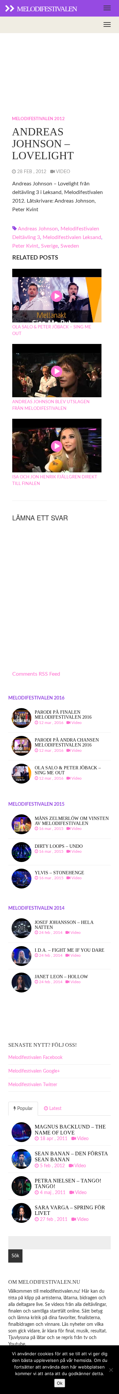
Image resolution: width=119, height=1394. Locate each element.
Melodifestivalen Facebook (35, 1057)
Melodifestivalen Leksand (72, 237)
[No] (110, 1370)
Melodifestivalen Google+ (34, 1071)
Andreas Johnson (38, 228)
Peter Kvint (25, 246)
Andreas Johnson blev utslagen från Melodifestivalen (51, 405)
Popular (24, 1108)
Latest (54, 1108)
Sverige (49, 246)
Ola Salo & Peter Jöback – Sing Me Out (51, 330)
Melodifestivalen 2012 (38, 119)
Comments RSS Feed (36, 674)
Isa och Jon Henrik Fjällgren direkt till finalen (54, 480)
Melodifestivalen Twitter (32, 1084)
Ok (59, 1383)
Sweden (69, 246)
